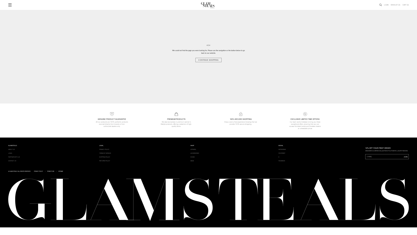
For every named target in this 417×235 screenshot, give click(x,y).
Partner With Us (14, 157)
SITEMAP (60, 171)
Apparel (193, 149)
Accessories (194, 153)
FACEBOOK (281, 160)
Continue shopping (208, 60)
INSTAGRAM (282, 149)
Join (406, 157)
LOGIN (10, 153)
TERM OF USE (50, 171)
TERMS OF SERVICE (105, 153)
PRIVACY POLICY (104, 149)
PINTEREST (281, 153)
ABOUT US (11, 149)
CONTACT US (12, 160)
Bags (192, 160)
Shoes (192, 157)
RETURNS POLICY (104, 160)
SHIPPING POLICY (104, 157)
